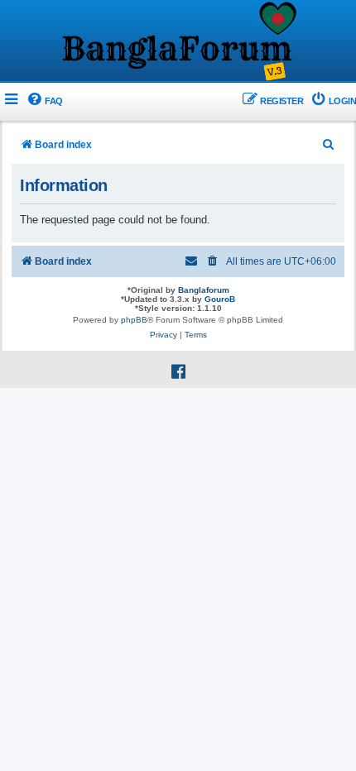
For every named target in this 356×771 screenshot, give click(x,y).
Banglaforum (203, 290)
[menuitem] (44, 101)
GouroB (219, 299)
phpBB (134, 319)
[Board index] (178, 42)
